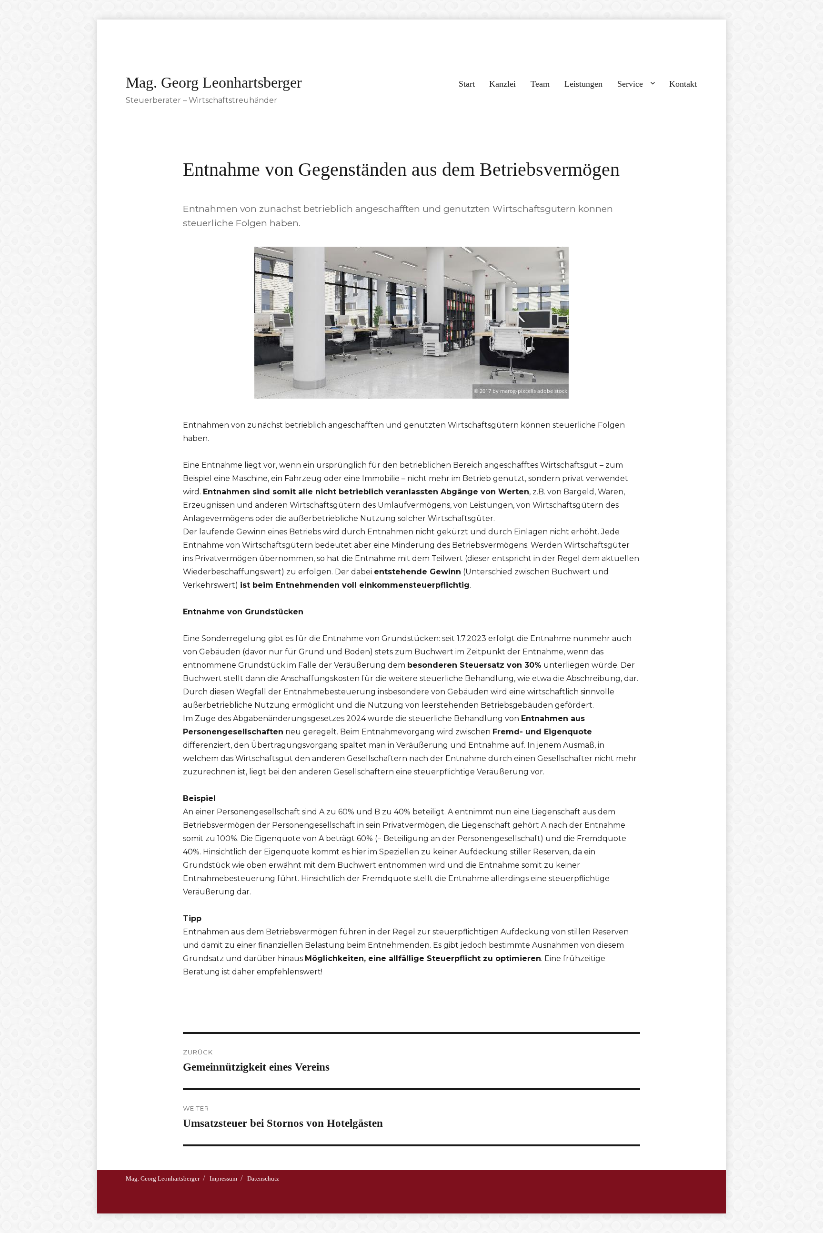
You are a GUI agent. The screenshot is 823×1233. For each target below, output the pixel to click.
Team (540, 84)
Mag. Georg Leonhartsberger (214, 82)
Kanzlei (502, 84)
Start (467, 84)
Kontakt (683, 84)
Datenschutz (263, 1178)
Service (630, 84)
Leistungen (583, 84)
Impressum (223, 1178)
